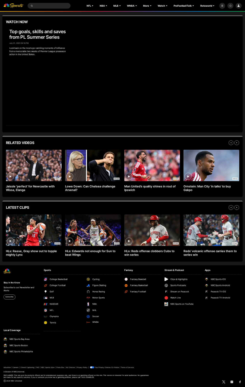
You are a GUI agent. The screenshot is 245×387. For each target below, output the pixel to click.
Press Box (60, 367)
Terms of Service (127, 367)
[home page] (13, 6)
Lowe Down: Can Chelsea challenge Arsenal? (90, 188)
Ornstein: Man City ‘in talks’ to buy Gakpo (207, 188)
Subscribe (9, 297)
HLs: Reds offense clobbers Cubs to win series (149, 252)
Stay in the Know (12, 282)
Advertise (7, 367)
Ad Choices (70, 367)
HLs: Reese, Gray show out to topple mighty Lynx (31, 252)
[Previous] (231, 142)
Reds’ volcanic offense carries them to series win (210, 252)
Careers (15, 367)
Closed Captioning (27, 367)
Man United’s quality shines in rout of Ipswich (150, 188)
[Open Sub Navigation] (93, 5)
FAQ (37, 367)
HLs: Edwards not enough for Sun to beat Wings (90, 252)
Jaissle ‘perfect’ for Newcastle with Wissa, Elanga (30, 188)
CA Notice (115, 367)
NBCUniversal (18, 372)
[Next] (236, 142)
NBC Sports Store (48, 367)
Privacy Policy (82, 367)
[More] (222, 6)
